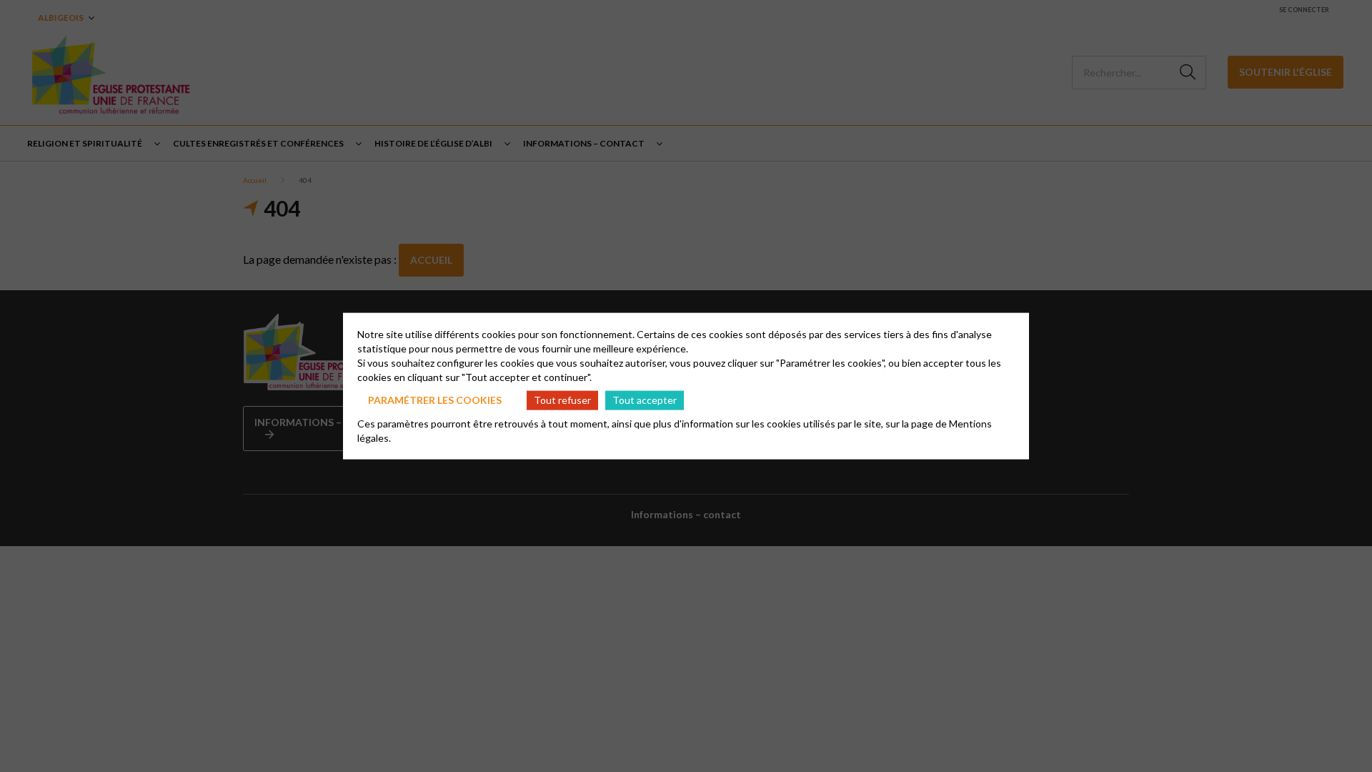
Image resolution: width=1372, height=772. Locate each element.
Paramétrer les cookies (435, 400)
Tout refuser (562, 400)
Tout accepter (644, 400)
